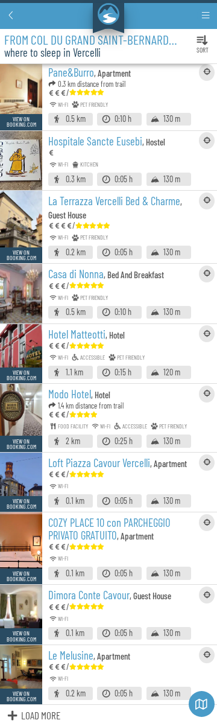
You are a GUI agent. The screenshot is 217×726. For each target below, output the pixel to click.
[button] (11, 15)
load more (40, 715)
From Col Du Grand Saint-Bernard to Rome (106, 39)
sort (203, 49)
